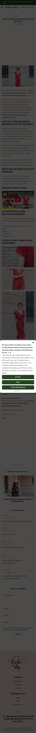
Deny (18, 382)
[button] (33, 342)
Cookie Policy (17, 390)
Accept (18, 377)
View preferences (18, 387)
